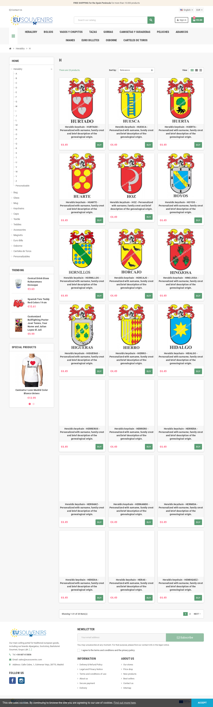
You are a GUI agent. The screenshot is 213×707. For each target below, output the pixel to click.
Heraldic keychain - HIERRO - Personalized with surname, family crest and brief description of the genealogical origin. (131, 358)
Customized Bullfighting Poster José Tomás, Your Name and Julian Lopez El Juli (38, 323)
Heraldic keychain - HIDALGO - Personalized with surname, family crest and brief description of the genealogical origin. (181, 358)
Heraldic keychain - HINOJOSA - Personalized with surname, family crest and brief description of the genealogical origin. (181, 282)
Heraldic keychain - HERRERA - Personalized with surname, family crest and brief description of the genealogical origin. (181, 433)
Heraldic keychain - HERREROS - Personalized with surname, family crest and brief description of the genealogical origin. (82, 433)
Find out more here (125, 702)
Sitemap (127, 688)
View (184, 70)
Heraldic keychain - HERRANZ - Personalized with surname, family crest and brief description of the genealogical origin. (82, 509)
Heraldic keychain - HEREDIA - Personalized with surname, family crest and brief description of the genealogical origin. (82, 584)
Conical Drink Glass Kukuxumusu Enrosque (38, 281)
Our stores (128, 664)
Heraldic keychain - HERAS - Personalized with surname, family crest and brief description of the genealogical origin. (131, 584)
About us (84, 678)
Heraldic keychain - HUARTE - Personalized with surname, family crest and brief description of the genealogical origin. (82, 207)
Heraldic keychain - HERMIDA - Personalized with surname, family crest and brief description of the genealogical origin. (181, 509)
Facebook (12, 680)
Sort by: (112, 70)
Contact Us (16, 10)
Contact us (128, 683)
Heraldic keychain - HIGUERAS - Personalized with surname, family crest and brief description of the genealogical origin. (82, 358)
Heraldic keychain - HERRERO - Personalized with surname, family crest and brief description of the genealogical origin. (131, 433)
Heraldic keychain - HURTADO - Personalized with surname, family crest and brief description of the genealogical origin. (82, 132)
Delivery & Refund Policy (91, 664)
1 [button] (30, 404)
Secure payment (87, 683)
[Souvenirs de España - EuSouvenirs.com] (31, 20)
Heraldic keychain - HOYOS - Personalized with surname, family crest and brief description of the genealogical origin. (181, 207)
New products (129, 674)
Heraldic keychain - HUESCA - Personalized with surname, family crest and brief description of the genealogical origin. (131, 132)
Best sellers (128, 678)
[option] (31, 376)
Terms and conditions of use (93, 674)
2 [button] (33, 404)
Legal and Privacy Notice (91, 669)
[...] (30, 649)
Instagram (21, 680)
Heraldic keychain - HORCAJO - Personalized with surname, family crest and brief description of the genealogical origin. (131, 282)
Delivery (83, 688)
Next (197, 614)
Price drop (128, 669)
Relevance (125, 70)
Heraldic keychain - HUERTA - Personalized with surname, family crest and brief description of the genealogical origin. (181, 132)
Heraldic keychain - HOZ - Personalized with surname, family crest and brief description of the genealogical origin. (131, 205)
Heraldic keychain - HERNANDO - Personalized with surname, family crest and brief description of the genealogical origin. (131, 509)
